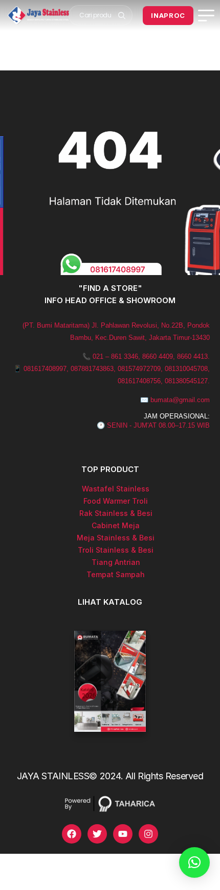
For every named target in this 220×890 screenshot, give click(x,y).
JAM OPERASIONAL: (177, 416)
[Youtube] (123, 834)
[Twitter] (97, 834)
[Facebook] (71, 834)
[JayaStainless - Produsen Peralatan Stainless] (38, 15)
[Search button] (122, 15)
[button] (194, 862)
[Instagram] (148, 834)
